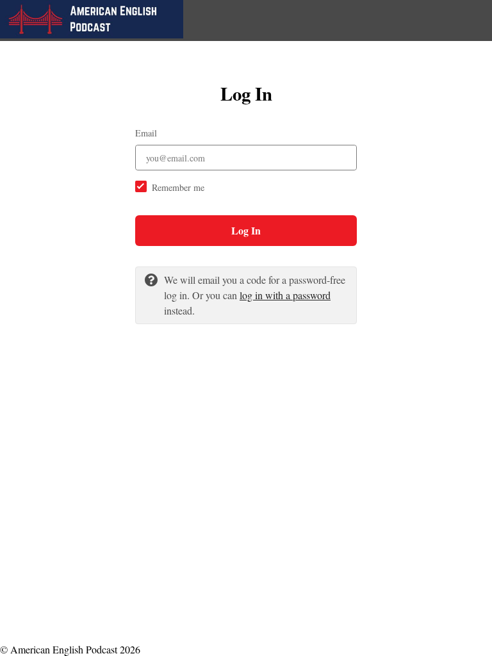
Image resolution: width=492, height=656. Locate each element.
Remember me (178, 187)
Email (146, 133)
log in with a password (285, 295)
